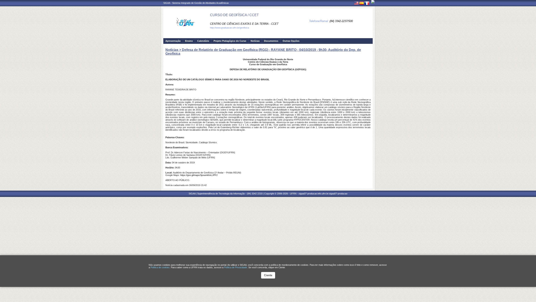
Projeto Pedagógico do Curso (230, 41)
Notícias (255, 41)
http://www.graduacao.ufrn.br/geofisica (229, 27)
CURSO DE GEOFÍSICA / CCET (234, 15)
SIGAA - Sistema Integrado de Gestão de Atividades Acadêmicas (196, 3)
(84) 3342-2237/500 (341, 21)
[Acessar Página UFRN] (373, 1)
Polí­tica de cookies (160, 267)
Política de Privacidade (235, 267)
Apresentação (173, 41)
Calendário (203, 41)
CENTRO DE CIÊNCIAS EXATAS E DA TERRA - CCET (244, 23)
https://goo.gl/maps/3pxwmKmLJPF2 (199, 175)
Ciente (268, 275)
